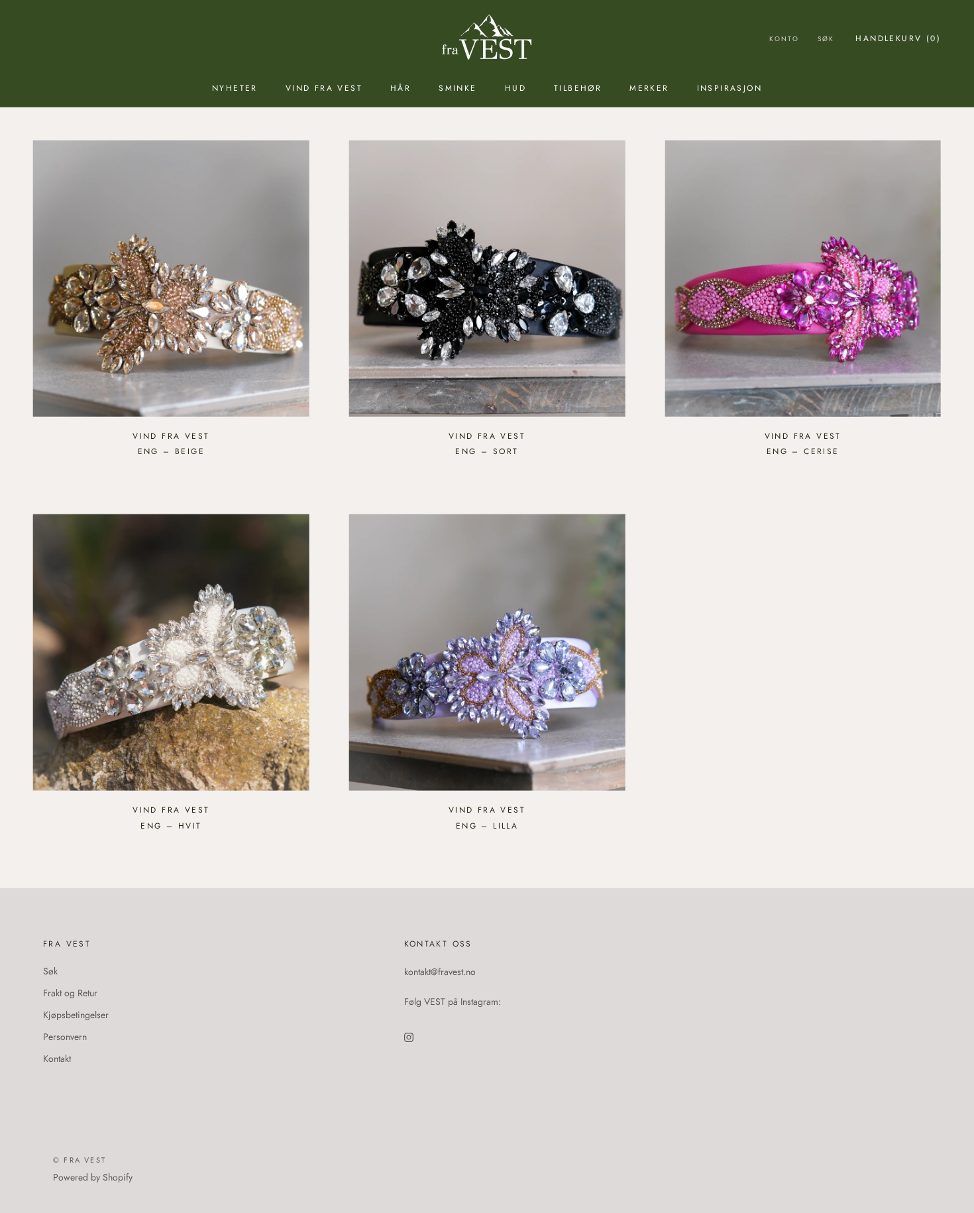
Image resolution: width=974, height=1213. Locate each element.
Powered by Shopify (93, 1177)
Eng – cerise (803, 451)
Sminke (457, 88)
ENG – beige (171, 451)
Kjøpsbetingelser (76, 1014)
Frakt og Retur (70, 993)
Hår (400, 88)
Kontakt (57, 1058)
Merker (649, 88)
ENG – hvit (170, 826)
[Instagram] (408, 1036)
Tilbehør (578, 88)
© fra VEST (79, 1160)
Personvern (65, 1036)
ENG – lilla (487, 826)
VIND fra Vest (324, 88)
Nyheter (235, 88)
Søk (826, 39)
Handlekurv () (898, 38)
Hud (515, 88)
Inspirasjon (729, 88)
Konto (784, 39)
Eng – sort (486, 451)
